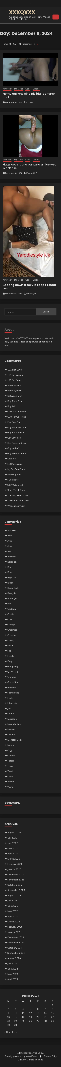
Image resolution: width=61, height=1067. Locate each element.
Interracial (12, 703)
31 (15, 1024)
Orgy (9, 750)
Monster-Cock (14, 739)
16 (8, 1016)
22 (52, 1016)
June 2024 (12, 968)
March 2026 (13, 858)
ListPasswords (15, 463)
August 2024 (14, 958)
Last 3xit (11, 458)
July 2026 (12, 837)
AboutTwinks (14, 385)
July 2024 (12, 963)
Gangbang (12, 666)
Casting (11, 614)
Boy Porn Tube (15, 401)
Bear (9, 572)
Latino (10, 713)
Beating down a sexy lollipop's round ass (29, 286)
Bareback (12, 561)
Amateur (7, 88)
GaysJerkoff (13, 448)
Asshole (11, 556)
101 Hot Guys (14, 369)
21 (45, 1016)
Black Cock (13, 588)
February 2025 (15, 926)
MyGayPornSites (16, 469)
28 (45, 1020)
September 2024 (16, 952)
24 (15, 1020)
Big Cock (18, 88)
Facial (10, 645)
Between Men (14, 395)
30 (8, 1024)
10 (15, 1013)
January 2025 (14, 932)
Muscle (10, 745)
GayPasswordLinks (17, 443)
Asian (10, 546)
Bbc (9, 567)
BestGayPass (14, 390)
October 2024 (14, 947)
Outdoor (11, 755)
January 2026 (14, 869)
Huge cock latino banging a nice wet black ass (29, 166)
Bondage (12, 598)
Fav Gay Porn (14, 422)
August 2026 (14, 832)
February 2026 (15, 864)
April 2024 (12, 979)
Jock (9, 708)
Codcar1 (30, 102)
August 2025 (14, 895)
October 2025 (14, 884)
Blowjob (11, 593)
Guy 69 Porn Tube (16, 453)
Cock (27, 88)
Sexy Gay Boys (15, 484)
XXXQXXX (22, 12)
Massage (12, 718)
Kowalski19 (31, 173)
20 (37, 1016)
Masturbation (14, 724)
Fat (9, 650)
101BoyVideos (15, 374)
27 (37, 1020)
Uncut (10, 776)
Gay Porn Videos (15, 432)
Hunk (10, 697)
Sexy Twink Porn (16, 490)
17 (15, 1016)
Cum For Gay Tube (16, 416)
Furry (9, 661)
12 (30, 1013)
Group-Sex (12, 682)
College (11, 624)
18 (23, 1016)
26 (30, 1020)
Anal (9, 535)
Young (10, 786)
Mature (11, 729)
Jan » (14, 1032)
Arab (9, 540)
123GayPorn (14, 380)
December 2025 (15, 874)
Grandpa (11, 676)
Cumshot (11, 635)
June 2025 (12, 905)
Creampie (12, 629)
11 (23, 1013)
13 (37, 1013)
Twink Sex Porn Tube (18, 500)
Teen (10, 766)
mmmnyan (31, 293)
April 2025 (12, 916)
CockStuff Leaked (16, 411)
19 (30, 1016)
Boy (9, 603)
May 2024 (12, 974)
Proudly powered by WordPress (21, 1056)
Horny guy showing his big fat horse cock (29, 95)
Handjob (11, 687)
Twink (10, 771)
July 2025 (12, 900)
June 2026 (12, 843)
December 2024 (15, 937)
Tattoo (10, 760)
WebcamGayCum (16, 505)
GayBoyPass (14, 437)
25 (23, 1020)
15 (52, 1013)
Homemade (13, 692)
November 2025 (15, 879)
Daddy (10, 640)
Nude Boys (13, 479)
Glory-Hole (12, 671)
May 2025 (12, 911)
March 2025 (13, 921)
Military (11, 734)
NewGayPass (14, 474)
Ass (9, 551)
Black (10, 582)
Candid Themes (35, 1059)
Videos (36, 88)
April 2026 (12, 853)
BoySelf (11, 406)
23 (8, 1020)
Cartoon (11, 608)
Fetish (10, 656)
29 (52, 1020)
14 (45, 1013)
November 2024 (15, 942)
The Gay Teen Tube (17, 495)
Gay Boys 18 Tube (16, 427)
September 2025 (16, 890)
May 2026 (12, 848)
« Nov (7, 1032)
